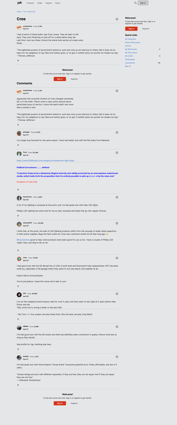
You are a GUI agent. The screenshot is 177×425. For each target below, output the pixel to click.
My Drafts (142, 56)
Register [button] (74, 79)
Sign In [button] (60, 79)
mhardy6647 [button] (27, 223)
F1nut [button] (25, 152)
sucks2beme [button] (27, 26)
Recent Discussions (132, 42)
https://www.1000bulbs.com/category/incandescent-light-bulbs (45, 160)
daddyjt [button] (26, 356)
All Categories (130, 39)
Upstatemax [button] (27, 197)
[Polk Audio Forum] (19, 3)
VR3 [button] (24, 293)
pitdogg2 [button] (26, 132)
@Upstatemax (23, 240)
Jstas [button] (25, 257)
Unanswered (142, 63)
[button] (116, 19)
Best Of (128, 66)
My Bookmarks (142, 49)
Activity (128, 46)
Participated (130, 59)
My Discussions (131, 52)
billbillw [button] (25, 326)
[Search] (135, 3)
